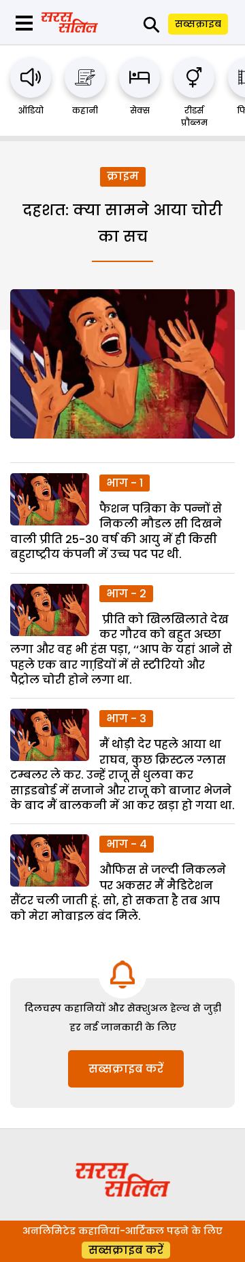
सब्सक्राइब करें (125, 1069)
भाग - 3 (126, 718)
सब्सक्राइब (198, 24)
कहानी (85, 110)
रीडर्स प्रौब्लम (194, 116)
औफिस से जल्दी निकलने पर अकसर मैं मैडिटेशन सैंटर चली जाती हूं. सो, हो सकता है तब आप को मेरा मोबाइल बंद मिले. (118, 892)
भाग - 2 (126, 593)
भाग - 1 (124, 483)
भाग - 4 (126, 844)
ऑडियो (31, 110)
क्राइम (123, 176)
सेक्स (140, 110)
